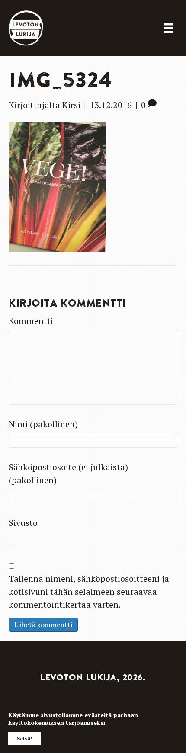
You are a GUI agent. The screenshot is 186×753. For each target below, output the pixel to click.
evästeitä (98, 715)
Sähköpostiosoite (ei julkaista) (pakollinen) (68, 473)
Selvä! (24, 738)
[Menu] (168, 28)
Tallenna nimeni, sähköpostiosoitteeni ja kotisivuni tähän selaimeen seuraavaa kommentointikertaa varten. (89, 591)
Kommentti (31, 321)
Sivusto (23, 523)
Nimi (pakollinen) (43, 424)
